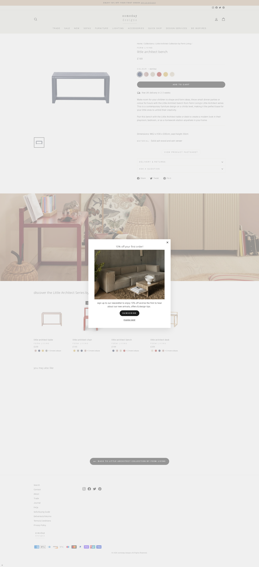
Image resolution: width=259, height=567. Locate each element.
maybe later (129, 320)
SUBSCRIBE (129, 313)
